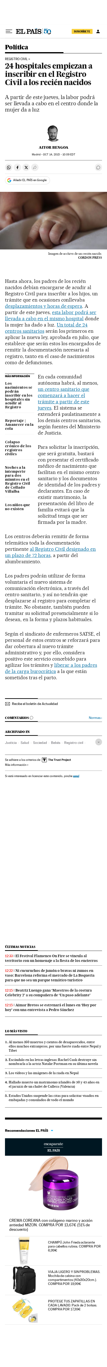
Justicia (11, 743)
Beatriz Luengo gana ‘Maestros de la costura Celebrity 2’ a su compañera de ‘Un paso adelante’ (48, 992)
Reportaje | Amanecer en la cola (19, 425)
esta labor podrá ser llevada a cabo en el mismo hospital (50, 315)
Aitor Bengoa (53, 147)
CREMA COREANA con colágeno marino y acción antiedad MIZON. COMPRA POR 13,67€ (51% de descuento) (51, 1225)
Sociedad (40, 743)
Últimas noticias (20, 947)
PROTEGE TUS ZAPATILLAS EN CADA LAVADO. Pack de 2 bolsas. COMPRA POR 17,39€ (72, 1305)
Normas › (95, 718)
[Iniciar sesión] (98, 31)
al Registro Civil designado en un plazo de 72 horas (50, 552)
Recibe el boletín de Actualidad (35, 704)
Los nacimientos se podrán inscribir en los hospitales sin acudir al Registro (18, 395)
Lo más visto (16, 1031)
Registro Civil (16, 59)
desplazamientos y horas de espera (43, 306)
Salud (25, 743)
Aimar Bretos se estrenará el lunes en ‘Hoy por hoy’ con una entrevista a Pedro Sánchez (50, 1007)
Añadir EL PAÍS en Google (30, 180)
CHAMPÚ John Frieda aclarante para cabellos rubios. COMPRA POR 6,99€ (74, 1246)
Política (16, 47)
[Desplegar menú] (9, 31)
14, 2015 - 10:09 (59, 154)
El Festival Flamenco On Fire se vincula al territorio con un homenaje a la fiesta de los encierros (51, 958)
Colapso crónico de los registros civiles (18, 448)
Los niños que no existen (17, 507)
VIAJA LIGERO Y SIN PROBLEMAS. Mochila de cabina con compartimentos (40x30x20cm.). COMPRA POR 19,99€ (74, 1278)
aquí (76, 776)
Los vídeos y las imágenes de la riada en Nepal (44, 1073)
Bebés (55, 743)
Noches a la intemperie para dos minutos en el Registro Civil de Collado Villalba (17, 479)
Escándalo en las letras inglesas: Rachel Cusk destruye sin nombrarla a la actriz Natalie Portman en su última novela (53, 1062)
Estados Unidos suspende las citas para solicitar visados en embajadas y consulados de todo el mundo (54, 1098)
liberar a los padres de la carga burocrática (51, 668)
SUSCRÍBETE (82, 31)
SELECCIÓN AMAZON (53, 1147)
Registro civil (73, 743)
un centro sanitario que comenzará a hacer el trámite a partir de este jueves (63, 398)
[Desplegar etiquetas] (98, 742)
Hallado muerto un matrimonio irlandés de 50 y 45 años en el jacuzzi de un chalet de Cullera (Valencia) (54, 1084)
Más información (15, 765)
